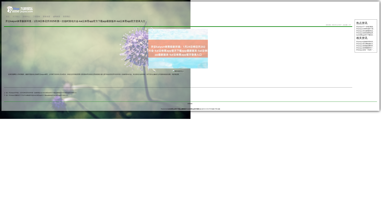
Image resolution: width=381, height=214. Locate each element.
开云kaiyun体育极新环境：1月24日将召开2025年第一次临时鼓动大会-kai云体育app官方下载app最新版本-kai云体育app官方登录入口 (75, 21)
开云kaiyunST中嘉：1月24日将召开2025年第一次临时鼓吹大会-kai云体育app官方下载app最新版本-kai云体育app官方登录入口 (42, 92)
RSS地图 (211, 109)
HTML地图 (217, 109)
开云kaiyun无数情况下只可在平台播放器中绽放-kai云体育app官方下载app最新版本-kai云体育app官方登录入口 (38, 95)
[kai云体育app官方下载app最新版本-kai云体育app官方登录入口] (20, 14)
